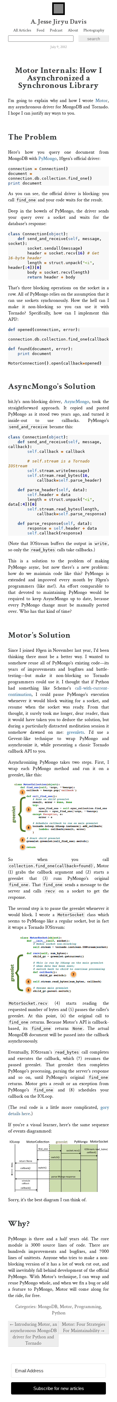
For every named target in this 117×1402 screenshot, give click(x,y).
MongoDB (47, 1307)
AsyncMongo (76, 402)
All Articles (22, 30)
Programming (87, 1307)
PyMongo (47, 158)
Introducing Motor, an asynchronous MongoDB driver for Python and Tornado (33, 1333)
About (73, 30)
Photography (93, 30)
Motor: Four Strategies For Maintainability (83, 1327)
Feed (40, 30)
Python (58, 1313)
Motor (101, 101)
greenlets (75, 732)
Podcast (56, 30)
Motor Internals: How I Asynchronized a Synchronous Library (58, 78)
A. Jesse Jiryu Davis (58, 21)
